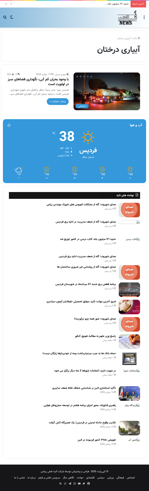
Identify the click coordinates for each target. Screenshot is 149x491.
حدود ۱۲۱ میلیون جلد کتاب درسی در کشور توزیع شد (102, 4)
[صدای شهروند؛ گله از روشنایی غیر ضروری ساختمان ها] (129, 272)
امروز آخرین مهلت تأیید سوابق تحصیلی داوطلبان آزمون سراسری (81, 302)
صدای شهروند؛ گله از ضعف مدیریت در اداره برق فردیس (86, 222)
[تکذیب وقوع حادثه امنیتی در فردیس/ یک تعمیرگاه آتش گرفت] (129, 428)
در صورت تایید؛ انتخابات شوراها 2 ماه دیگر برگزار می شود (85, 371)
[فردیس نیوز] (127, 17)
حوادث (80, 478)
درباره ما (32, 478)
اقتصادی (90, 478)
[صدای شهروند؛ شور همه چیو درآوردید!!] (129, 324)
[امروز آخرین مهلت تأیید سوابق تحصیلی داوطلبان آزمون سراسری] (129, 307)
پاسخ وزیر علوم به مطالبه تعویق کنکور (95, 336)
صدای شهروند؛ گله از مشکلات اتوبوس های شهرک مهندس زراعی (81, 205)
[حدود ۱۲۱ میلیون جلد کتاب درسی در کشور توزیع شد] (129, 244)
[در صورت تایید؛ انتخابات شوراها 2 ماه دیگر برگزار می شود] (129, 376)
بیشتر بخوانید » (58, 101)
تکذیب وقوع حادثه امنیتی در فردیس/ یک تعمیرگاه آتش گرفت (82, 423)
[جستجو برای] (5, 19)
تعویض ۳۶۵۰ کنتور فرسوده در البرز (97, 440)
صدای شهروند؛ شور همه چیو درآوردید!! (95, 319)
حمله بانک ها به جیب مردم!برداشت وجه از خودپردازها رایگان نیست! (79, 353)
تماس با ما (19, 478)
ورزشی (110, 478)
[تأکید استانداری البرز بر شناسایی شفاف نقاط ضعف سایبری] (129, 393)
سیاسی (100, 478)
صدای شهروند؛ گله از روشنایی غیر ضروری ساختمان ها (86, 267)
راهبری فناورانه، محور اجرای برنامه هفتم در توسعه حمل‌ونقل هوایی (80, 405)
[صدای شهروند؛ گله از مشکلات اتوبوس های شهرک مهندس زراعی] (129, 210)
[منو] (144, 19)
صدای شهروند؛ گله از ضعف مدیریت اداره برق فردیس (87, 256)
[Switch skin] (12, 19)
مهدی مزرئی (60, 74)
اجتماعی (131, 478)
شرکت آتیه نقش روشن (52, 472)
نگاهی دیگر (68, 478)
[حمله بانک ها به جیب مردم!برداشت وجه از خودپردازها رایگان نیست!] (129, 359)
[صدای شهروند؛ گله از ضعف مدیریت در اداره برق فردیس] (129, 227)
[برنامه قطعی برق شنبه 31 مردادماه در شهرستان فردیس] (129, 289)
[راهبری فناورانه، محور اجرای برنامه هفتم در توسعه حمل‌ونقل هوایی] (129, 411)
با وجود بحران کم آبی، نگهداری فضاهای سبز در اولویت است (38, 82)
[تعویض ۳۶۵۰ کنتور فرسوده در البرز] (129, 445)
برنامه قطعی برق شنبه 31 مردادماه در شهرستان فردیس (85, 284)
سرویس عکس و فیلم (49, 478)
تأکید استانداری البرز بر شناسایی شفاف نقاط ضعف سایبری (84, 388)
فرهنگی (120, 478)
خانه (135, 38)
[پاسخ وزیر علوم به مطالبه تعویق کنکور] (129, 341)
